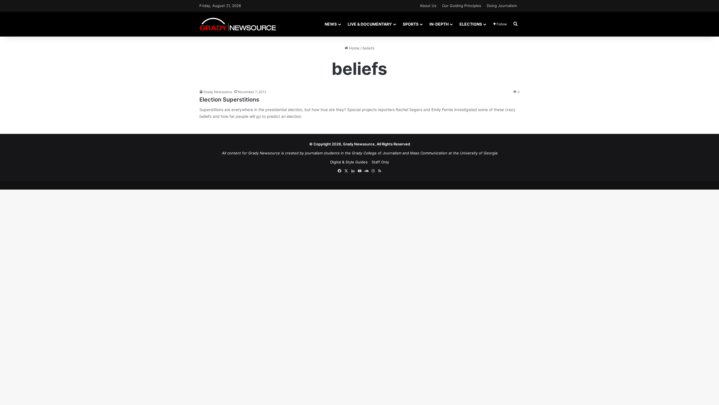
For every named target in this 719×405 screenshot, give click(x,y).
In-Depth (439, 24)
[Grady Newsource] (237, 24)
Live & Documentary (370, 24)
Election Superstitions (229, 99)
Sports (410, 24)
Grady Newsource (218, 92)
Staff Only (380, 162)
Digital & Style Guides (349, 162)
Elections (470, 24)
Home (354, 48)
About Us (428, 5)
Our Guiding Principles (461, 5)
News (331, 24)
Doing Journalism (502, 5)
